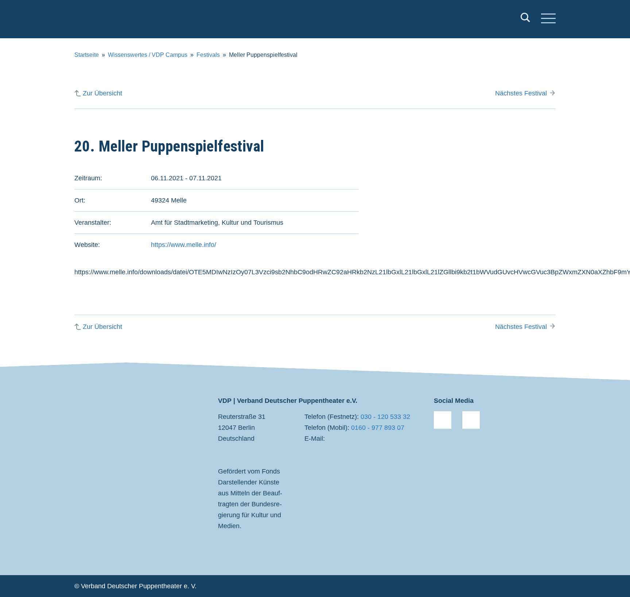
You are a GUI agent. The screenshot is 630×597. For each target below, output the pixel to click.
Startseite (86, 55)
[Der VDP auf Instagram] (471, 420)
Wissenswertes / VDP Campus (147, 55)
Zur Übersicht (102, 93)
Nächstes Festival (521, 93)
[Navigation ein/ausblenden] (548, 19)
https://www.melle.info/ (183, 244)
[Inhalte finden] (525, 19)
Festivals (208, 55)
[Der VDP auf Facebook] (442, 420)
